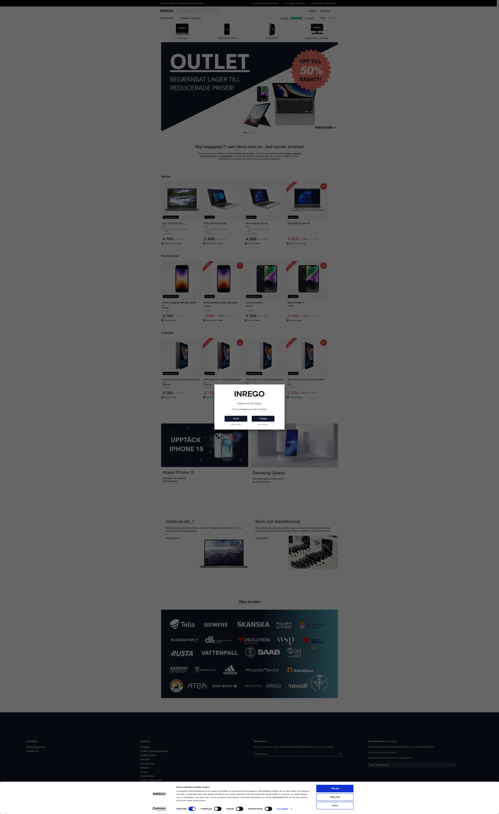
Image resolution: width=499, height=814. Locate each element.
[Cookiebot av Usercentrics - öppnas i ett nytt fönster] (159, 809)
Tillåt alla (335, 788)
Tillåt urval (335, 797)
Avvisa (335, 805)
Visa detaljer (282, 809)
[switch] (218, 809)
